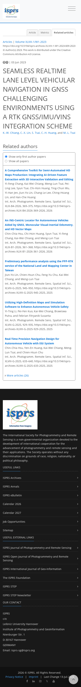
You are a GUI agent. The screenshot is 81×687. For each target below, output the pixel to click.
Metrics (45, 32)
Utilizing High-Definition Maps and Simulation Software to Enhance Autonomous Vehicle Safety (37, 305)
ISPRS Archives (12, 478)
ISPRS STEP (10, 586)
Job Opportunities (14, 521)
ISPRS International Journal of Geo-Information (32, 569)
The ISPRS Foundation (16, 578)
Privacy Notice (14, 677)
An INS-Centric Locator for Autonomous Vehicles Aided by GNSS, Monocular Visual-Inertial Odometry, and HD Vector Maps (39, 224)
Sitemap (8, 530)
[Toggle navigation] (71, 9)
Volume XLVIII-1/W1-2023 (30, 42)
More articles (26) (18, 375)
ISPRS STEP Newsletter (17, 595)
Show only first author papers (27, 156)
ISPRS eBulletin (12, 495)
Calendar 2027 (12, 513)
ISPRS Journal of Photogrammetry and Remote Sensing (37, 547)
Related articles (63, 32)
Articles (7, 42)
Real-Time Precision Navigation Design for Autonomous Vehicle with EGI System (32, 341)
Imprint (33, 677)
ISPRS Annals (11, 486)
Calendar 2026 (12, 504)
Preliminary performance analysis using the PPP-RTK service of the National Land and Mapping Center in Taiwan (39, 265)
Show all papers (19, 161)
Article (32, 32)
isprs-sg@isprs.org (23, 650)
